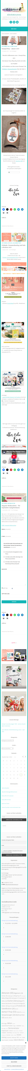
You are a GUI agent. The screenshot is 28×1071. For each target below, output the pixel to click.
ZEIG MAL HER (8, 1017)
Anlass (4, 996)
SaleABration (5, 46)
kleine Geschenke (7, 1003)
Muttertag (14, 1037)
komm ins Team (5, 803)
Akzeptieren (14, 1058)
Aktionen (4, 243)
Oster (21, 1037)
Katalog (10, 243)
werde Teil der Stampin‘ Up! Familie (11, 397)
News (16, 1003)
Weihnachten (11, 503)
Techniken (23, 1012)
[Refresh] (12, 588)
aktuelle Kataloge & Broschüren (9, 792)
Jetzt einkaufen (5, 788)
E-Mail (6, 536)
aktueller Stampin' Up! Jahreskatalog (14, 686)
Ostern (4, 1006)
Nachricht (4, 569)
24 (21, 775)
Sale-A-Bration (19, 1040)
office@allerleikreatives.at (11, 884)
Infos (4, 1001)
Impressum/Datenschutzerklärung (17, 1069)
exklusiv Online (16, 1030)
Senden (14, 601)
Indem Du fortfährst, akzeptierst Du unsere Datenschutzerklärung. (12, 851)
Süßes (19, 1012)
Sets (16, 1008)
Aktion (9, 1023)
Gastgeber (4, 1032)
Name (6, 529)
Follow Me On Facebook (7, 796)
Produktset (11, 1040)
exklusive (11, 1030)
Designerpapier (5, 1030)
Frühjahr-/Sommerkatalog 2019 (10, 257)
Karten (12, 1001)
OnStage (21, 1003)
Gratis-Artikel (10, 303)
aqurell (14, 1023)
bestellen (19, 1025)
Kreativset (9, 1037)
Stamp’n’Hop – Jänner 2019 (10, 49)
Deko (7, 1028)
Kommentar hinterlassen (7, 226)
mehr (3, 894)
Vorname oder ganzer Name (8, 840)
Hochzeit (22, 998)
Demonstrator (13, 1028)
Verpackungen (8, 1015)
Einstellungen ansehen (14, 1066)
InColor (12, 1035)
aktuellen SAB (19, 161)
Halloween (15, 998)
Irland (15, 1035)
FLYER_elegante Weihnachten (9, 525)
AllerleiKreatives (14, 15)
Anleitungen (11, 996)
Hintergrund (4, 1035)
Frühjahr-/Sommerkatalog (9, 69)
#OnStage (4, 1023)
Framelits (20, 1030)
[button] (26, 1043)
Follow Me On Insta (6, 799)
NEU (18, 1037)
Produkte (21, 1006)
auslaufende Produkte (7, 1025)
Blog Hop (17, 996)
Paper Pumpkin (12, 1006)
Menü (15, 29)
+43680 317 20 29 (6, 907)
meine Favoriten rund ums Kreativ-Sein (11, 807)
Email (3, 845)
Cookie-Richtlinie (7, 1069)
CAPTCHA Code (5, 593)
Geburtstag (6, 998)
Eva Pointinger (13, 51)
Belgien (14, 1025)
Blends (23, 1025)
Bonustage (4, 1028)
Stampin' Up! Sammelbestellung (9, 920)
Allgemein (18, 993)
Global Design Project (15, 1032)
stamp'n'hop (13, 46)
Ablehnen (14, 1062)
